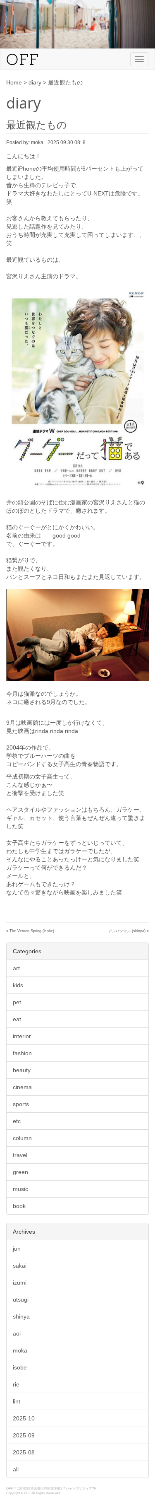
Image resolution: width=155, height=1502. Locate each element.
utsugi (21, 1299)
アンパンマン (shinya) (126, 931)
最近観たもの (36, 124)
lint (16, 1401)
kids (18, 985)
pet (17, 1002)
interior (22, 1036)
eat (17, 1019)
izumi (19, 1282)
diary (35, 82)
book (19, 1206)
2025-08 (24, 1452)
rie (16, 1384)
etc (17, 1121)
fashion (22, 1053)
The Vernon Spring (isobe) (32, 931)
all (16, 1469)
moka (20, 1350)
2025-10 (24, 1418)
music (20, 1189)
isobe (20, 1367)
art (16, 968)
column (22, 1138)
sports (21, 1104)
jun (17, 1248)
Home (14, 82)
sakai (19, 1265)
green (20, 1172)
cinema (22, 1087)
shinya (21, 1316)
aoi (17, 1333)
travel (20, 1155)
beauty (22, 1070)
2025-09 (24, 1435)
